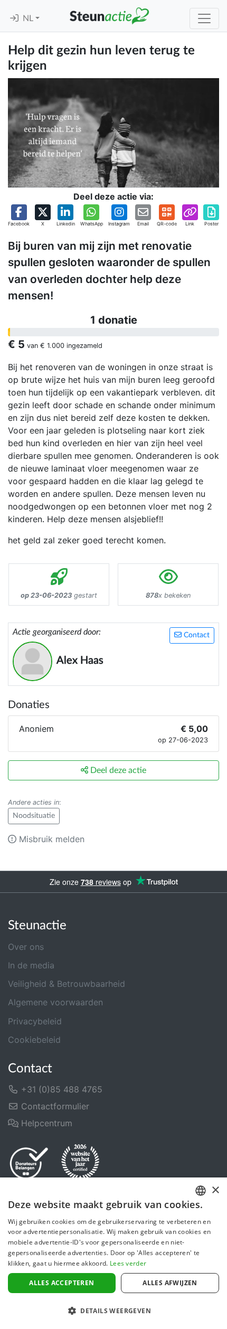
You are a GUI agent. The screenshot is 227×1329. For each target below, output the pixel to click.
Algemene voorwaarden (55, 1002)
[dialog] (113, 1253)
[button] (19, 216)
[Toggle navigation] (204, 18)
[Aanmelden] (14, 18)
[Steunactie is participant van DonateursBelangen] (29, 1163)
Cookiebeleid (34, 1039)
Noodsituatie (34, 815)
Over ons (26, 946)
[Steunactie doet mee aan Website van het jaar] (80, 1162)
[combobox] (200, 1190)
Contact (196, 635)
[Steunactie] (109, 15)
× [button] (215, 1190)
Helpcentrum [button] (45, 1123)
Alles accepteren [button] (61, 1282)
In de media (31, 965)
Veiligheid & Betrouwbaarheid (66, 983)
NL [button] (29, 18)
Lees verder (128, 1263)
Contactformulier (53, 1106)
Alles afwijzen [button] (170, 1282)
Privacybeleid (35, 1021)
